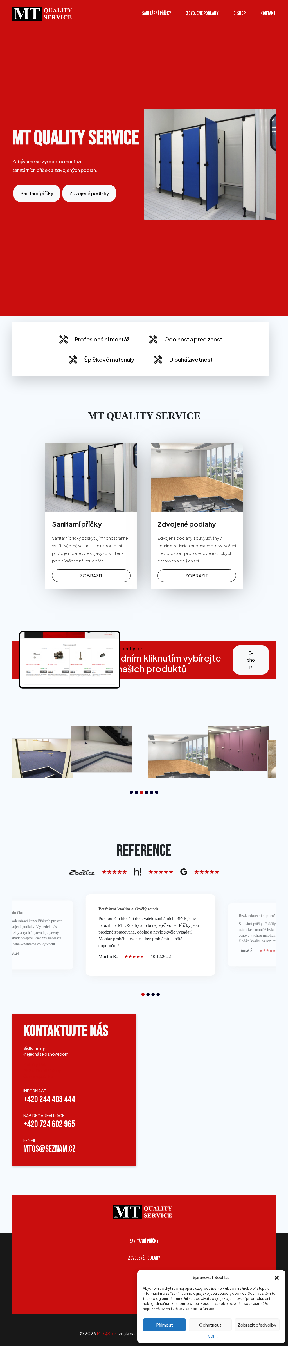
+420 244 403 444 (49, 1099)
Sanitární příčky (156, 13)
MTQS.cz (106, 1333)
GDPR (213, 1336)
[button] (277, 1277)
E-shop (251, 659)
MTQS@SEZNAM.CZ (49, 1149)
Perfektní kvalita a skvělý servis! (129, 909)
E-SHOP (239, 13)
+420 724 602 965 (49, 1124)
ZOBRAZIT (91, 576)
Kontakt (268, 13)
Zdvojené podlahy (202, 13)
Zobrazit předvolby (257, 1324)
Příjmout (164, 1324)
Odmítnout (210, 1324)
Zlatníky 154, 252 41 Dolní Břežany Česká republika (42, 1070)
